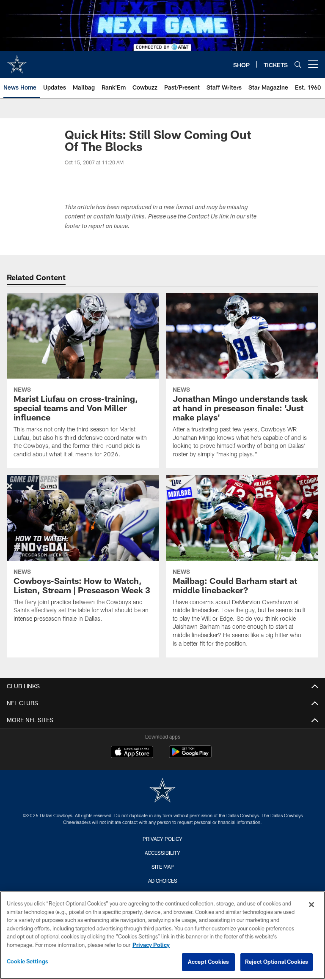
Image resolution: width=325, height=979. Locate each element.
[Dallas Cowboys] (162, 791)
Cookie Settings (27, 961)
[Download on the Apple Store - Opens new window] (132, 753)
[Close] (311, 904)
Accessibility (162, 853)
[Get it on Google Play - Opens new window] (190, 756)
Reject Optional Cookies (276, 961)
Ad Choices (162, 881)
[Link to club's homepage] (17, 61)
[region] (162, 935)
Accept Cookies (208, 961)
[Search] (298, 64)
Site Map (162, 867)
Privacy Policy (162, 839)
